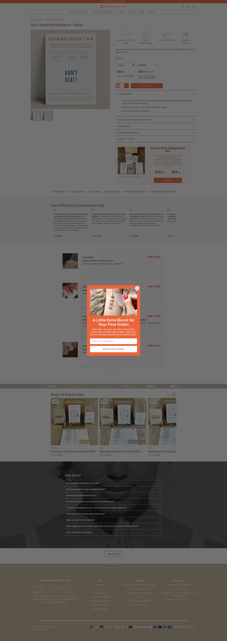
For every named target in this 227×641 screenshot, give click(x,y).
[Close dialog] (137, 288)
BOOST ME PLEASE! (113, 349)
